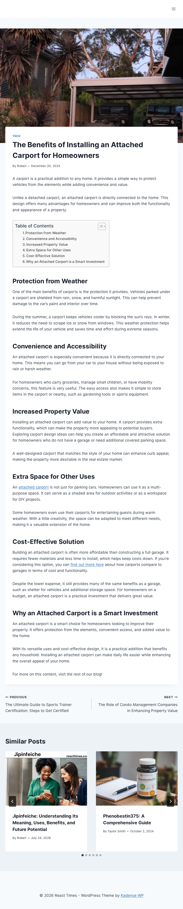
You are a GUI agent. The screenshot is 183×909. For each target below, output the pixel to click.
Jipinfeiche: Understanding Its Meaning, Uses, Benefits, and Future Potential (45, 822)
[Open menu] (173, 8)
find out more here (87, 564)
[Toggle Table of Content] (100, 226)
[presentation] (46, 778)
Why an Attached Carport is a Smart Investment (65, 261)
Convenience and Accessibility (51, 239)
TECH (16, 136)
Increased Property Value (47, 244)
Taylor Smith (117, 831)
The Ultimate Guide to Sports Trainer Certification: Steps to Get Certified (38, 704)
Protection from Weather (45, 233)
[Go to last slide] (12, 801)
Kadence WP (132, 895)
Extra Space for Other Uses (48, 250)
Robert (22, 166)
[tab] (82, 855)
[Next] (170, 801)
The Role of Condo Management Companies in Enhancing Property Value (138, 704)
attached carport (34, 487)
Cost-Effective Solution (45, 256)
